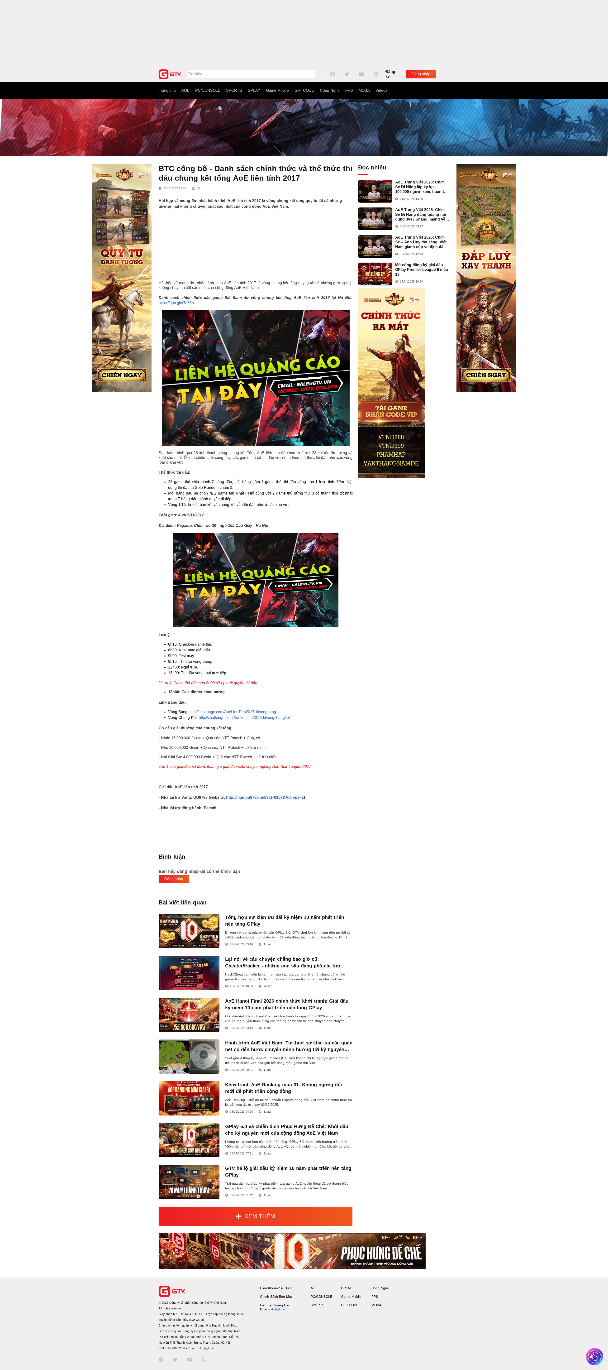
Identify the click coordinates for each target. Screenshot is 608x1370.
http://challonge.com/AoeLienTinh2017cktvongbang (233, 712)
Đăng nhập (421, 74)
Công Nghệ (330, 90)
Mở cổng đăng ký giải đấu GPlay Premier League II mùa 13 (421, 269)
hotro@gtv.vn (205, 1348)
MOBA (364, 90)
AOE (185, 90)
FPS (349, 90)
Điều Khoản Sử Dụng (276, 1288)
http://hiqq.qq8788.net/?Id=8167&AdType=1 (265, 797)
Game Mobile (277, 90)
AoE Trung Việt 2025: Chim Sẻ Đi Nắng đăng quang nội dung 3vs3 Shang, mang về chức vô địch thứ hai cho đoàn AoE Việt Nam (420, 215)
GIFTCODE (304, 90)
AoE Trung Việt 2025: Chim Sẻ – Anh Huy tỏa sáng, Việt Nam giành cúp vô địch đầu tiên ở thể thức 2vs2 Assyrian (422, 242)
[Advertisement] (304, 33)
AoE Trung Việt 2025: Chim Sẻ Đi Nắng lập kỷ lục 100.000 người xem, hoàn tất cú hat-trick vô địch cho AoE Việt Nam (421, 187)
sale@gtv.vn (277, 1309)
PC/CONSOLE (207, 90)
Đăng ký (390, 74)
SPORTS (234, 90)
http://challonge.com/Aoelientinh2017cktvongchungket (244, 718)
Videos (381, 90)
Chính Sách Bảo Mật (276, 1296)
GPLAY (254, 90)
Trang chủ (167, 90)
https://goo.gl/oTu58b (176, 303)
